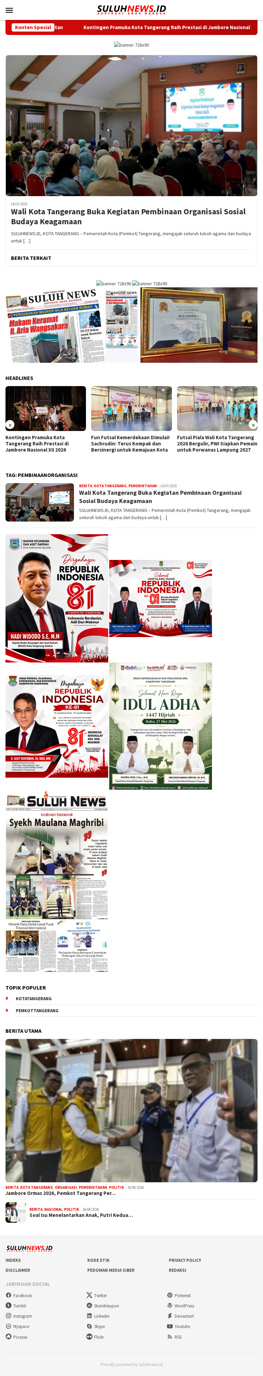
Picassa (20, 1337)
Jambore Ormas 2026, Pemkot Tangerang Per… (60, 1193)
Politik (116, 1187)
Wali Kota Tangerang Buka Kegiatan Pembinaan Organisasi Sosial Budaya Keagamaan (128, 217)
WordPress (184, 1306)
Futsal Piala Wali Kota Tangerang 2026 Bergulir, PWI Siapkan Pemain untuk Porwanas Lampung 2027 (131, 443)
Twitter (100, 1296)
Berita (85, 485)
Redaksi (177, 1270)
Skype (99, 1326)
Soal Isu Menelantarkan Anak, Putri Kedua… (81, 1215)
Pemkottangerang (37, 1011)
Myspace (21, 1326)
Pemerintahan (142, 485)
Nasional (53, 1209)
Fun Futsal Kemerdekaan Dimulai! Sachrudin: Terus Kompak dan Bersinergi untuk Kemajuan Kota (44, 443)
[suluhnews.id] (131, 9)
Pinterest (183, 1296)
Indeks (13, 1260)
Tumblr (19, 1306)
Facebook (22, 1296)
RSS (178, 1337)
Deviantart (184, 1316)
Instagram (22, 1316)
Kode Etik (98, 1260)
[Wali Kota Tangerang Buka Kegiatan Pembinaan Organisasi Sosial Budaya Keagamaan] (131, 125)
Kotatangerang (34, 999)
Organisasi (66, 1187)
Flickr (99, 1337)
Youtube (182, 1326)
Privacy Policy (185, 1260)
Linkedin (102, 1316)
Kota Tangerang (110, 485)
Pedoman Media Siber (111, 1270)
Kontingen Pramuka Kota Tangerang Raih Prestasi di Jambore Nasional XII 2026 (109, 27)
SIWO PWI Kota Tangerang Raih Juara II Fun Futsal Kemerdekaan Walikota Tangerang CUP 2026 (215, 443)
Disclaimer (17, 1270)
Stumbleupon (106, 1306)
